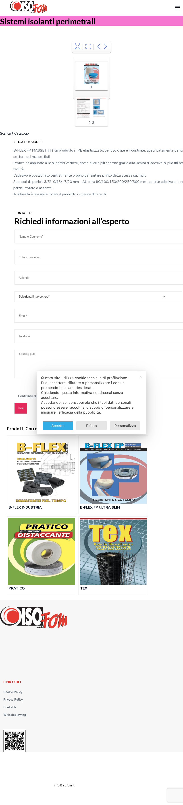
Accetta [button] (57, 425)
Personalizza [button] (125, 425)
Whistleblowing (14, 715)
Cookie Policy (12, 692)
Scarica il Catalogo (14, 133)
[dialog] (91, 402)
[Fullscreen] (77, 47)
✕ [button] (140, 377)
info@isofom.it (64, 785)
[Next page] (105, 47)
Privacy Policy (13, 700)
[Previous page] (99, 47)
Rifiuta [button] (91, 425)
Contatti (9, 707)
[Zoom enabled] (88, 47)
